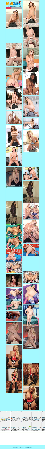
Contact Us (30, 447)
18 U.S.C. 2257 (21, 447)
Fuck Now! (20, 7)
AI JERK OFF (14, 7)
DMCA (26, 447)
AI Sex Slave (8, 7)
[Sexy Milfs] (14, 3)
